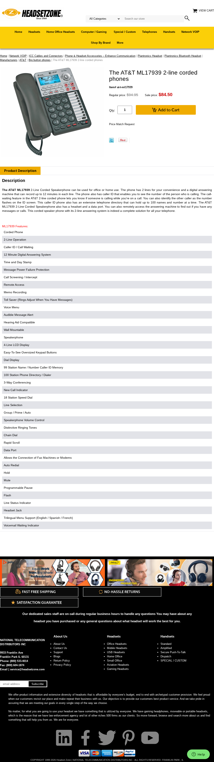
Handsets (169, 31)
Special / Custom (125, 31)
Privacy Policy (62, 664)
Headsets (34, 31)
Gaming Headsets (118, 669)
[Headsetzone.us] (32, 13)
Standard (165, 643)
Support (58, 652)
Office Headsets (117, 643)
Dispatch (165, 656)
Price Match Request (122, 124)
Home (18, 31)
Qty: (112, 110)
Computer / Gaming (94, 31)
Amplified (166, 648)
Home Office (114, 656)
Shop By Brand (101, 42)
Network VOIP (190, 31)
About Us (60, 636)
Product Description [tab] (20, 171)
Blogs (57, 656)
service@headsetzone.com (27, 669)
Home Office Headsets (60, 31)
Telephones (149, 31)
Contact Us (60, 648)
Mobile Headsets (117, 648)
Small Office (114, 660)
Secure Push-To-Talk (173, 652)
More (120, 42)
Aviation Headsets (118, 664)
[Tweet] (111, 141)
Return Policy (62, 660)
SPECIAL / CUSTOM (173, 660)
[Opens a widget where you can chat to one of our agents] (198, 754)
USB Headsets (116, 652)
